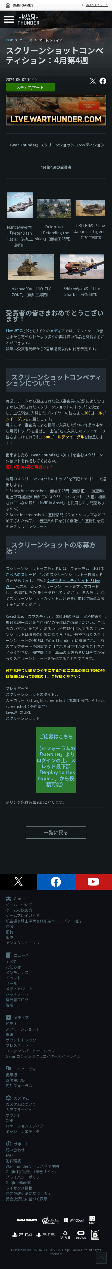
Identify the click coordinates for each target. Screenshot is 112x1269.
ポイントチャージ (97, 5)
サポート (21, 1144)
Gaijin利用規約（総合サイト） (32, 1171)
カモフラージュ (19, 1109)
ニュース (26, 40)
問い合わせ (15, 1150)
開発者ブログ (17, 999)
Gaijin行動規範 (19, 1182)
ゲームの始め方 (19, 910)
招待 (9, 932)
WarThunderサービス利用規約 (32, 1166)
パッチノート (17, 994)
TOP (9, 40)
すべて (11, 961)
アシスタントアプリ (23, 943)
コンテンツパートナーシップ (30, 1051)
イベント (13, 978)
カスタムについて (21, 1104)
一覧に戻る (56, 832)
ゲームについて (19, 905)
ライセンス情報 (19, 1188)
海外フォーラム (19, 1085)
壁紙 (9, 1034)
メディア (57, 330)
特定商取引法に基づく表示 (28, 1193)
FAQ (9, 1155)
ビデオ (11, 1023)
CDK (9, 1120)
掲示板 (11, 1075)
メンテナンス (17, 972)
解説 (9, 1005)
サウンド (13, 1115)
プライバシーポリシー (25, 1177)
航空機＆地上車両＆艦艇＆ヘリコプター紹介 (44, 921)
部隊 (9, 937)
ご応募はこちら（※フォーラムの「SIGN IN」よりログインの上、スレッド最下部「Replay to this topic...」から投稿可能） (56, 760)
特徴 (9, 926)
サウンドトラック (21, 1040)
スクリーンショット (23, 1029)
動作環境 (13, 1161)
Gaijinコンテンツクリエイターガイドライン (43, 1056)
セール (11, 983)
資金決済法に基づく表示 (27, 1199)
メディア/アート (30, 87)
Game (19, 899)
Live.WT (13, 330)
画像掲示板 (15, 1080)
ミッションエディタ (23, 1131)
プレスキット (17, 1045)
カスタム (21, 1098)
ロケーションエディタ (24, 1126)
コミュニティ (24, 1069)
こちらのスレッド (21, 574)
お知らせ (13, 967)
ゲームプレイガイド (23, 915)
